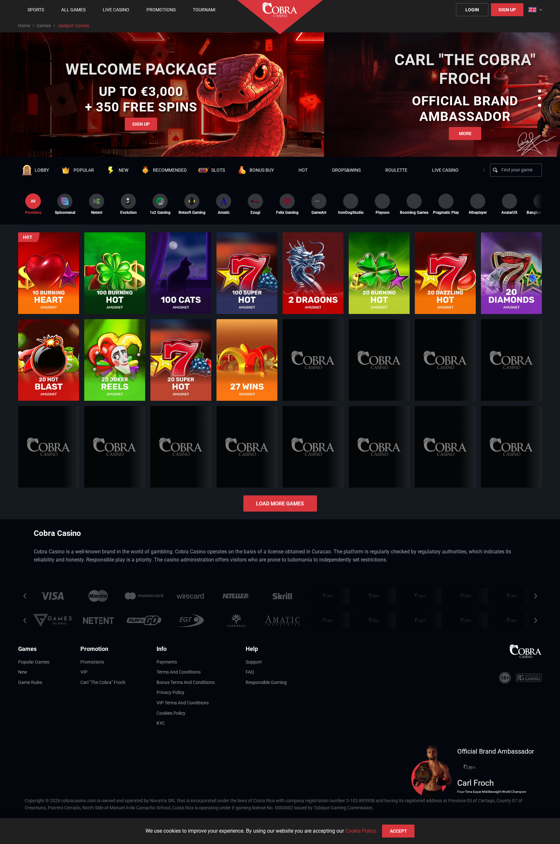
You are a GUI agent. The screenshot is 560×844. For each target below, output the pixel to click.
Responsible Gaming (266, 682)
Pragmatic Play (446, 212)
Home (24, 25)
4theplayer (478, 212)
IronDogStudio (350, 212)
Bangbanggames (541, 212)
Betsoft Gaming (192, 212)
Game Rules (30, 682)
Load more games (280, 504)
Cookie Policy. (361, 831)
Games (44, 25)
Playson (383, 212)
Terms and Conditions (179, 672)
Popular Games (33, 662)
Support (254, 662)
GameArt (318, 212)
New (22, 672)
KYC (161, 723)
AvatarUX (509, 212)
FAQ (250, 672)
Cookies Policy (171, 713)
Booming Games (414, 212)
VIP (84, 672)
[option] (64, 204)
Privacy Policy (170, 692)
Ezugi (255, 212)
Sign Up (507, 9)
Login (472, 9)
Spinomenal (65, 212)
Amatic (224, 212)
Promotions (92, 662)
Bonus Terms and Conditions (186, 682)
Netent (96, 212)
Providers (33, 207)
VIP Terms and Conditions (183, 702)
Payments (167, 662)
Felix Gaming (287, 212)
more (465, 133)
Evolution (128, 212)
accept (398, 831)
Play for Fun (48, 288)
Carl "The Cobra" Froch (102, 682)
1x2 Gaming (160, 212)
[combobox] (535, 9)
